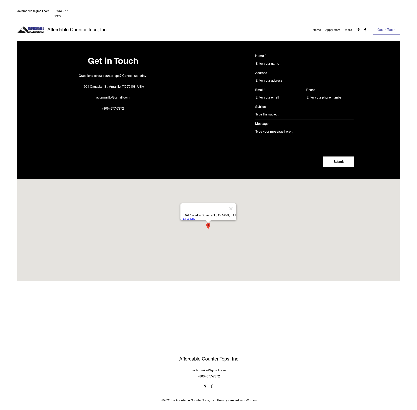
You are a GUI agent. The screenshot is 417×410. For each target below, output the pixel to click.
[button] (386, 30)
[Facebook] (365, 30)
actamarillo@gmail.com (33, 11)
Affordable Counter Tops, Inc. (77, 29)
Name (259, 55)
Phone (310, 89)
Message (261, 123)
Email (259, 89)
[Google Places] (358, 30)
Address (261, 72)
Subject (260, 106)
